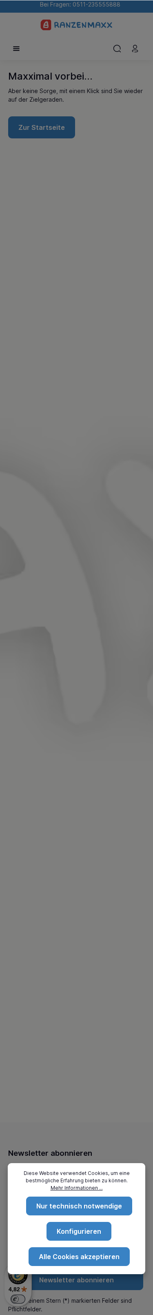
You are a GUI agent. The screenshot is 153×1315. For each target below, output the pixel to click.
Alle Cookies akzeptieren (79, 1257)
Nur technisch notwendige (79, 1206)
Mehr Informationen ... (77, 1188)
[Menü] (16, 48)
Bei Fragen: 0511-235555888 (78, 4)
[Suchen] (117, 48)
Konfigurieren (79, 1231)
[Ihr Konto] (135, 48)
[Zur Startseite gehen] (76, 25)
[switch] (18, 1299)
